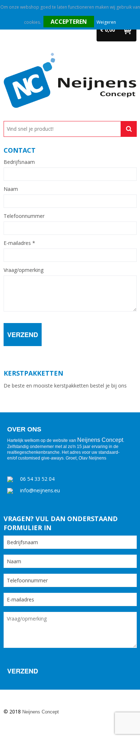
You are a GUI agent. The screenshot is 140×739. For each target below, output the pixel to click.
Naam (11, 189)
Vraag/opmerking (23, 270)
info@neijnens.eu (40, 490)
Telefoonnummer (24, 216)
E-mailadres (19, 243)
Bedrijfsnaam (19, 162)
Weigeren (106, 22)
